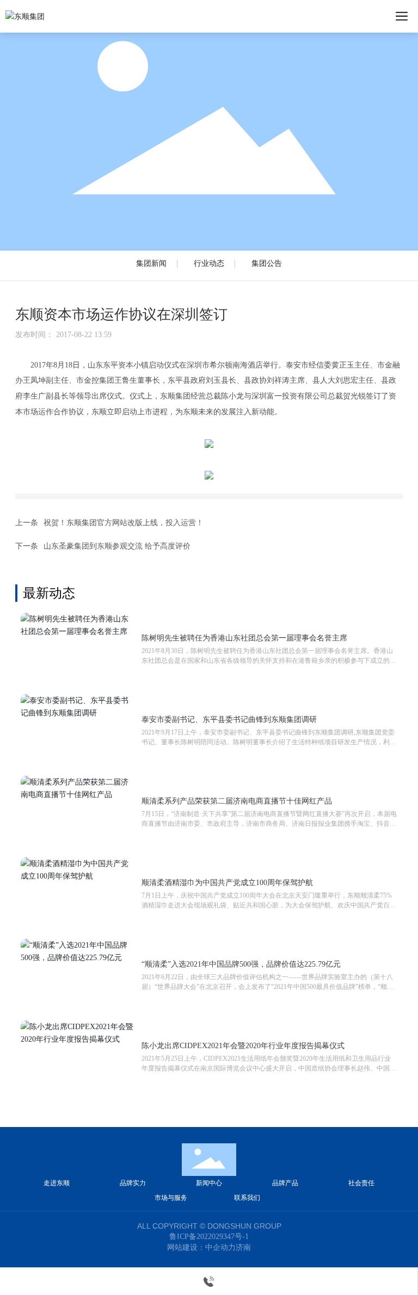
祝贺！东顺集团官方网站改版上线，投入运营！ (124, 523)
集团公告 (266, 263)
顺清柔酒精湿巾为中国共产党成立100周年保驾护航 (227, 883)
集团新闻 (151, 263)
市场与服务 (171, 1197)
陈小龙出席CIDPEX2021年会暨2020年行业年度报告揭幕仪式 (243, 1046)
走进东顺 (57, 1183)
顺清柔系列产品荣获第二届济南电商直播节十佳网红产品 (237, 801)
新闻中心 (209, 1183)
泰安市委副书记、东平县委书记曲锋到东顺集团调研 (229, 719)
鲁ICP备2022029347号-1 (209, 1237)
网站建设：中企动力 (201, 1247)
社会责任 (361, 1183)
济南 (243, 1247)
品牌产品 (285, 1183)
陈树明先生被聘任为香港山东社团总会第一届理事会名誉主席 (244, 638)
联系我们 (247, 1197)
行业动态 (209, 263)
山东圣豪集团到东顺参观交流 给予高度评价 (117, 546)
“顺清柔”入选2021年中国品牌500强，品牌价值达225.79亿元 (241, 964)
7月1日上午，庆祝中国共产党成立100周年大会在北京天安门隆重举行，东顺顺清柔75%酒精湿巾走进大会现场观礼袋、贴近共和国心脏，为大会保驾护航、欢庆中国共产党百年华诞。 (269, 905)
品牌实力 (133, 1183)
